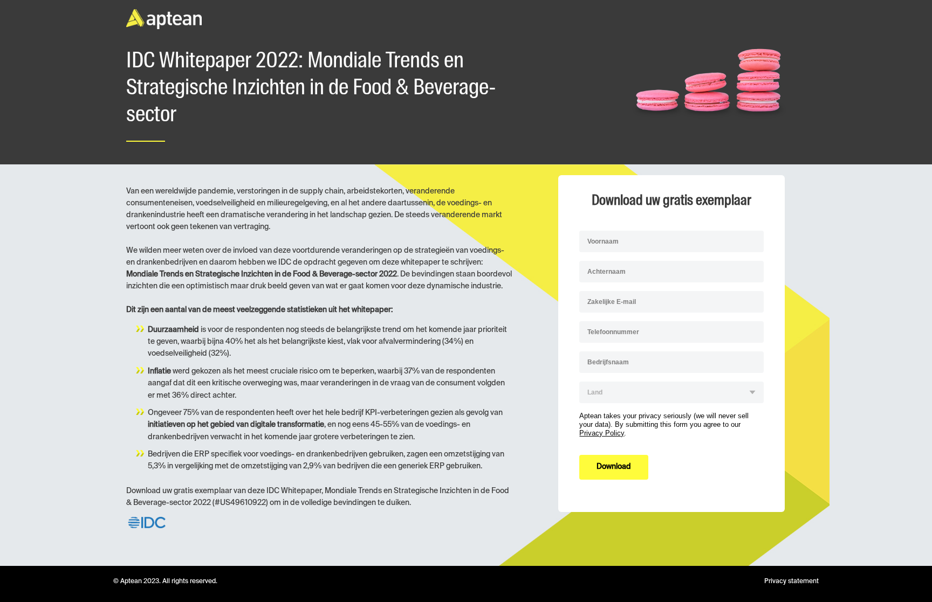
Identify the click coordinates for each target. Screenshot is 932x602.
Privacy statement (791, 581)
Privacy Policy (601, 433)
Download (614, 466)
